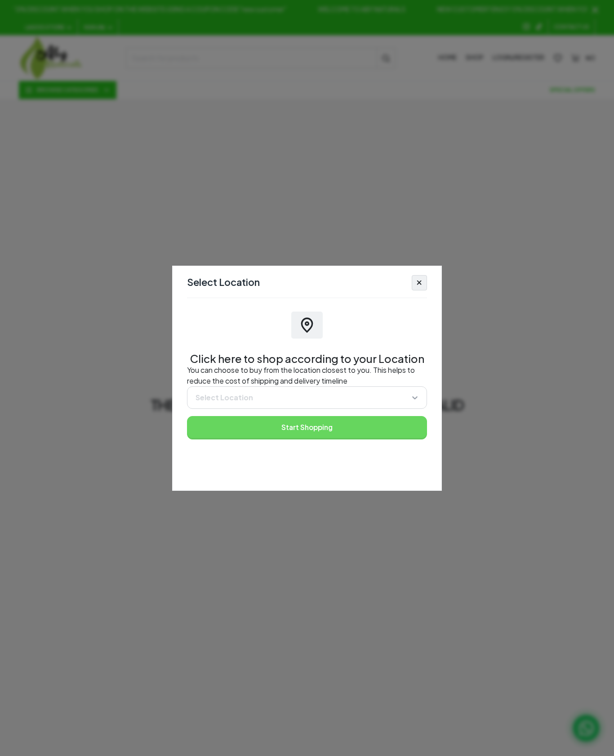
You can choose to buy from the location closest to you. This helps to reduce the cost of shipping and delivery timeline (301, 375)
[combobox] (195, 397)
